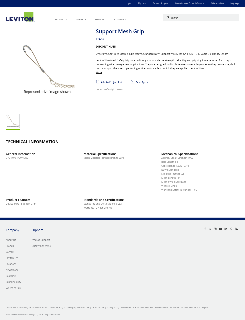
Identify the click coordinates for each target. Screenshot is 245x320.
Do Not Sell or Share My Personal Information (27, 307)
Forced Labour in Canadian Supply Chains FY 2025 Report (181, 307)
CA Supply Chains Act (143, 307)
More (99, 72)
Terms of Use (83, 307)
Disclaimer (126, 307)
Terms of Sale (98, 307)
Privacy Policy (112, 307)
